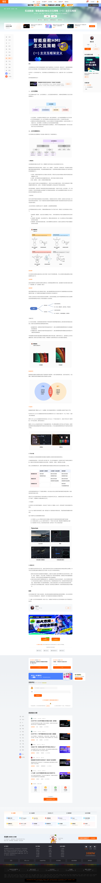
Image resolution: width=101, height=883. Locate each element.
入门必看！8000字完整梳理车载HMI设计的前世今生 (43, 773)
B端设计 (87, 76)
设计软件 (17, 875)
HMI (37, 726)
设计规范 (70, 874)
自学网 (94, 875)
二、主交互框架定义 (89, 87)
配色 (12, 875)
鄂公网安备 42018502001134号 (61, 880)
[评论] (52, 691)
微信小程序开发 (95, 874)
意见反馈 (62, 854)
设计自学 (65, 875)
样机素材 (21, 875)
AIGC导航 (9, 874)
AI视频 (50, 854)
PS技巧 (53, 875)
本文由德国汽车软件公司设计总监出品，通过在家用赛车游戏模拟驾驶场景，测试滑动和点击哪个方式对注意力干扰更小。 (44, 750)
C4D (42, 874)
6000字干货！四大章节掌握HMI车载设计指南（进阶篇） (44, 721)
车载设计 (61, 19)
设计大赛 (54, 874)
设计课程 (37, 853)
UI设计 (69, 720)
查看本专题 (92, 26)
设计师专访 (9, 875)
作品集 (63, 874)
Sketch (23, 875)
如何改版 (14, 875)
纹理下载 (88, 874)
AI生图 (50, 856)
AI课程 (50, 853)
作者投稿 (62, 851)
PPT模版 (84, 874)
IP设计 (30, 874)
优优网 (71, 875)
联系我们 (62, 850)
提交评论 (38, 695)
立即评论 (48, 705)
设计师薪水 (61, 875)
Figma (40, 874)
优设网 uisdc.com (10, 837)
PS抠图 (82, 874)
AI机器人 (50, 850)
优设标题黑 (60, 874)
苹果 (67, 874)
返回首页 (93, 838)
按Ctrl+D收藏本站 (84, 838)
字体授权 (62, 856)
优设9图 (37, 854)
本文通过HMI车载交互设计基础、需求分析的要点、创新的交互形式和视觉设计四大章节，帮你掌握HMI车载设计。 (44, 724)
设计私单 (58, 875)
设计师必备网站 (33, 875)
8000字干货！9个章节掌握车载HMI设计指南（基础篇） (44, 734)
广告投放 (62, 848)
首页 (5, 8)
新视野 (69, 772)
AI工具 (50, 848)
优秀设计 (84, 875)
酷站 (65, 874)
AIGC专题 (38, 848)
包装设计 (48, 874)
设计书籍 (29, 875)
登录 (92, 5)
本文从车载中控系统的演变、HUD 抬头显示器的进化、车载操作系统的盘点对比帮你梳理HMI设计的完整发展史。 (44, 776)
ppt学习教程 (45, 875)
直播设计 (35, 874)
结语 (86, 89)
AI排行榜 (50, 851)
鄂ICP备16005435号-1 (55, 880)
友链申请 (62, 853)
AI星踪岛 (37, 850)
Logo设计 (55, 875)
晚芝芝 (43, 13)
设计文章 (8, 8)
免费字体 (57, 874)
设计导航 (37, 851)
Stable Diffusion (16, 874)
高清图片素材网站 (74, 874)
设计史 (42, 779)
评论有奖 (52, 13)
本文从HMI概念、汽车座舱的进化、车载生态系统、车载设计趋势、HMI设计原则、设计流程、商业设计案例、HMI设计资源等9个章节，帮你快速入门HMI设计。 (44, 737)
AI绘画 (20, 874)
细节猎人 (37, 856)
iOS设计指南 (49, 875)
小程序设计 (5, 875)
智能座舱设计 (54, 19)
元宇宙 (32, 874)
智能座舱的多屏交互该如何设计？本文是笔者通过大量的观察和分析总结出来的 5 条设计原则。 (44, 763)
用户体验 (51, 874)
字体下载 (91, 874)
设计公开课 (37, 875)
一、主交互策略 (88, 85)
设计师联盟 (73, 875)
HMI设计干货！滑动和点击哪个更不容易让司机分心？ (43, 747)
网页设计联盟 (81, 875)
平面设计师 (91, 875)
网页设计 (27, 874)
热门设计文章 (23, 874)
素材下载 (79, 874)
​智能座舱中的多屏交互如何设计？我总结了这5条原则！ (44, 760)
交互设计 (47, 19)
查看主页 (96, 49)
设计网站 (77, 875)
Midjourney (12, 874)
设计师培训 (41, 875)
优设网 (68, 875)
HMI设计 (40, 19)
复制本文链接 (40, 644)
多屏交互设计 (43, 765)
